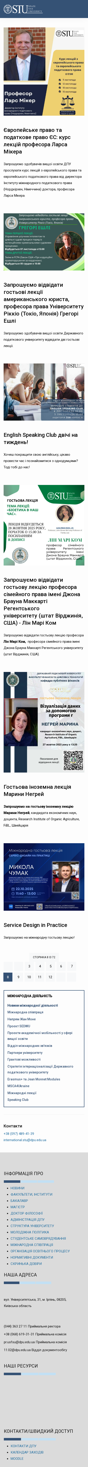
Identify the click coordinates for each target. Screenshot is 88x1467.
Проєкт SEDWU (18, 1026)
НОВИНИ (17, 1188)
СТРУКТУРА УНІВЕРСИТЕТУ (32, 1226)
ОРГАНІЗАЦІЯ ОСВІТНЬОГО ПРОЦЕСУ (40, 1251)
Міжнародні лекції (22, 1093)
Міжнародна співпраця (25, 1012)
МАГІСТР (18, 1207)
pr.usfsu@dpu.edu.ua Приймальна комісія (35, 1342)
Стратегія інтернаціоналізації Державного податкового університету (40, 1069)
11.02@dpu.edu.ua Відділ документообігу (35, 1350)
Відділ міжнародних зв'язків (29, 1046)
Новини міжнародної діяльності (32, 1005)
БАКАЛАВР (19, 1201)
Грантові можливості (24, 1059)
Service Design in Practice (35, 925)
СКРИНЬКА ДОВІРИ (26, 1264)
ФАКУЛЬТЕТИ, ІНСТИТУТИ (31, 1194)
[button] (79, 9)
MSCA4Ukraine (18, 1086)
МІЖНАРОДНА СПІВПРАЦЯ (32, 1245)
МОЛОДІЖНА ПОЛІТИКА (30, 1232)
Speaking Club (17, 1100)
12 (50, 977)
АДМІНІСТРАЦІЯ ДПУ (27, 1220)
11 (40, 977)
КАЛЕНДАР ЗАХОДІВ (27, 1452)
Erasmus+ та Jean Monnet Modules (33, 1079)
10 (29, 977)
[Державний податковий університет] (17, 9)
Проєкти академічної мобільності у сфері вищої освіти (39, 1036)
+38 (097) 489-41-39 (19, 1134)
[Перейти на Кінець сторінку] (71, 977)
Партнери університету (24, 1053)
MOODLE (17, 1459)
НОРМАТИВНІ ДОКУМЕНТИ (32, 1257)
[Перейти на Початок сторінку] (8, 966)
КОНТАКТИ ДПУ (23, 1446)
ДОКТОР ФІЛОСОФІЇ (27, 1213)
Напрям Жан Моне (21, 1019)
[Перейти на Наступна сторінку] (60, 977)
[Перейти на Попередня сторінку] (18, 966)
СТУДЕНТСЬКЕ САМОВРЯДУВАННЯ (38, 1239)
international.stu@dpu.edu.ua (25, 1140)
